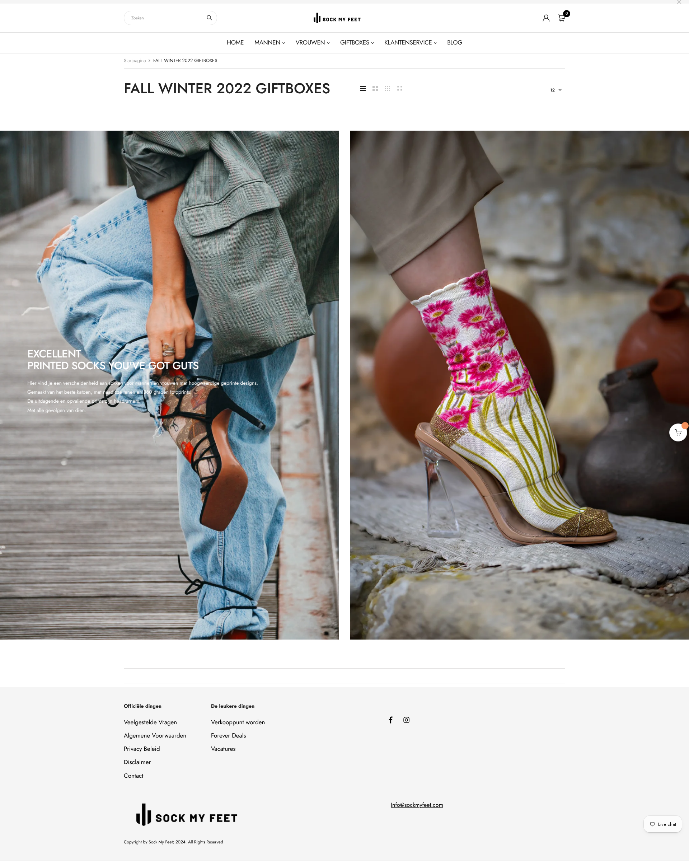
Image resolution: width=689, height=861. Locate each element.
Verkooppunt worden (238, 722)
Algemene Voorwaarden (155, 735)
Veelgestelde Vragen (150, 722)
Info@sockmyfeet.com (417, 805)
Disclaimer (137, 762)
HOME (235, 42)
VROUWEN (310, 42)
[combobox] (170, 18)
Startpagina (135, 60)
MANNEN (267, 42)
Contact (133, 776)
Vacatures (223, 749)
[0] (561, 18)
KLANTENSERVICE (408, 42)
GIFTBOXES (354, 42)
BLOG (454, 42)
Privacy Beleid (142, 749)
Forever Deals (228, 735)
